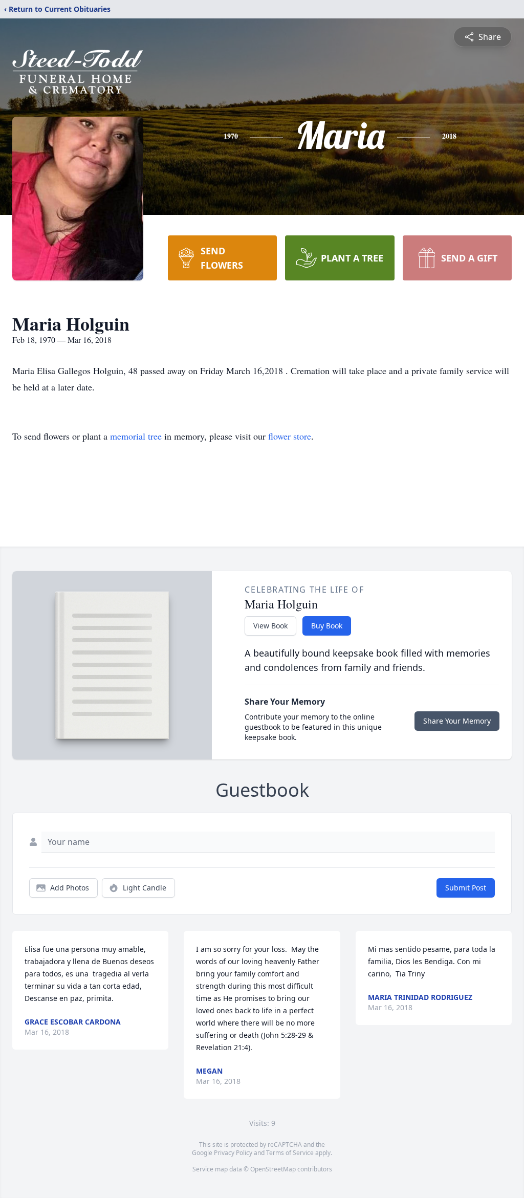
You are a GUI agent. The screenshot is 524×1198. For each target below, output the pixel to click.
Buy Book (326, 625)
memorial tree (136, 436)
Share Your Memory (457, 721)
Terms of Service (290, 1152)
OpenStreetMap (273, 1169)
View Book (270, 625)
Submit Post (465, 887)
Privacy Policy (233, 1152)
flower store (289, 436)
